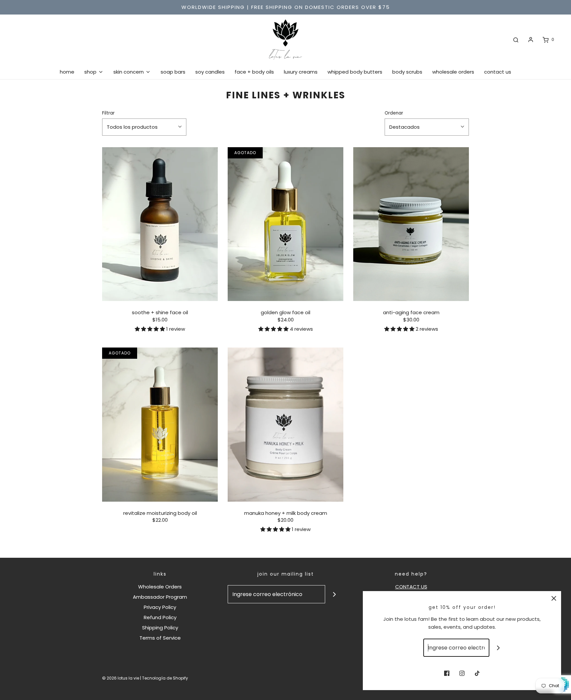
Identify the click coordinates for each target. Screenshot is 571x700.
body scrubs (407, 71)
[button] (150, 328)
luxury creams (301, 71)
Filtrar (108, 113)
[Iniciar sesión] (531, 40)
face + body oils (254, 71)
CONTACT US (411, 586)
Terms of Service (160, 637)
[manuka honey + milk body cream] (285, 425)
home (67, 71)
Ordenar (394, 113)
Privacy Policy (160, 607)
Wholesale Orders (160, 586)
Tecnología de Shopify (165, 678)
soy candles (210, 71)
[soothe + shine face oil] (160, 224)
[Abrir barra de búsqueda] (516, 39)
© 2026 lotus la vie (120, 678)
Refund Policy (160, 617)
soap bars (173, 71)
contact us (497, 71)
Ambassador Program (160, 596)
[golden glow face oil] (285, 224)
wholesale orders (453, 71)
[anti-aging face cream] (411, 224)
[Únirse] (334, 594)
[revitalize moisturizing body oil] (160, 425)
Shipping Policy (160, 627)
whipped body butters (354, 71)
